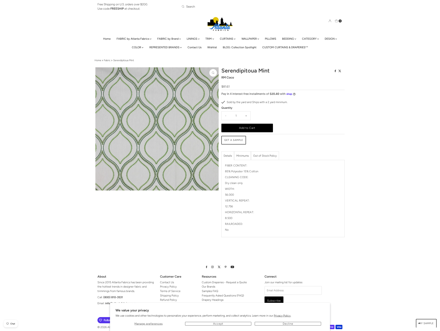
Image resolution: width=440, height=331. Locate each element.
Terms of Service (170, 291)
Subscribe (274, 300)
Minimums (242, 155)
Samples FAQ (210, 291)
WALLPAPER (249, 38)
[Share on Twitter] (339, 71)
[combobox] (220, 6)
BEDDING (288, 38)
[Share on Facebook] (336, 71)
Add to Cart (247, 128)
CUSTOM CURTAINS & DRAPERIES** (285, 47)
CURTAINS (227, 38)
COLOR (137, 47)
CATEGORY (309, 38)
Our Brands (208, 286)
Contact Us (194, 47)
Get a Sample (233, 140)
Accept (218, 323)
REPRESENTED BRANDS (164, 47)
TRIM (208, 38)
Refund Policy (168, 299)
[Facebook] (206, 267)
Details (228, 155)
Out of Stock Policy (265, 155)
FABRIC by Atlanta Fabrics (133, 38)
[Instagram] (212, 267)
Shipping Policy (169, 295)
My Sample (426, 323)
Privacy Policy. (282, 315)
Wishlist (212, 47)
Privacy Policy (168, 286)
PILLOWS (270, 38)
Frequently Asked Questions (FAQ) (223, 295)
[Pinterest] (226, 267)
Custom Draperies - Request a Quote (224, 282)
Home (107, 38)
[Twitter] (219, 267)
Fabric (107, 60)
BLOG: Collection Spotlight (239, 47)
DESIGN (330, 38)
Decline (288, 323)
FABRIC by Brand (168, 38)
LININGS (192, 38)
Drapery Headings (212, 299)
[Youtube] (232, 267)
